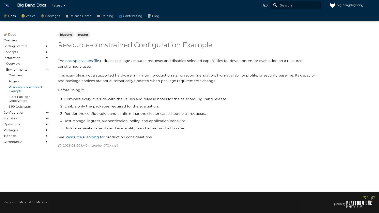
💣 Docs (10, 16)
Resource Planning (82, 137)
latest (57, 5)
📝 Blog (153, 16)
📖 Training (105, 16)
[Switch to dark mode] (265, 5)
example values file (82, 61)
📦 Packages (50, 16)
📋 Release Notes (78, 16)
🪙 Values (28, 16)
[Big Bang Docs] (7, 5)
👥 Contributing (130, 16)
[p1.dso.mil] (354, 208)
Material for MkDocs (33, 202)
